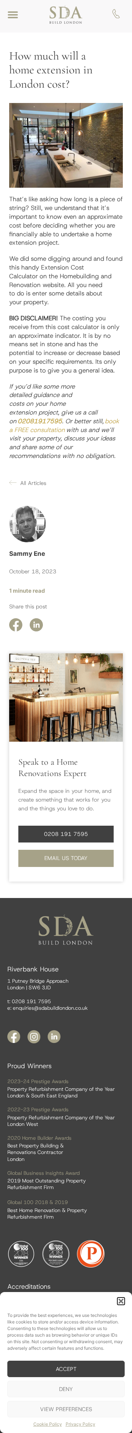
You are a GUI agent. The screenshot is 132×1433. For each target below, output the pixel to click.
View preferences (66, 1409)
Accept (66, 1369)
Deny (66, 1389)
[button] (121, 1301)
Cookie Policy (47, 1424)
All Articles (33, 483)
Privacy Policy (80, 1424)
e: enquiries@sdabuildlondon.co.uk (47, 1008)
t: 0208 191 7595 (29, 1001)
